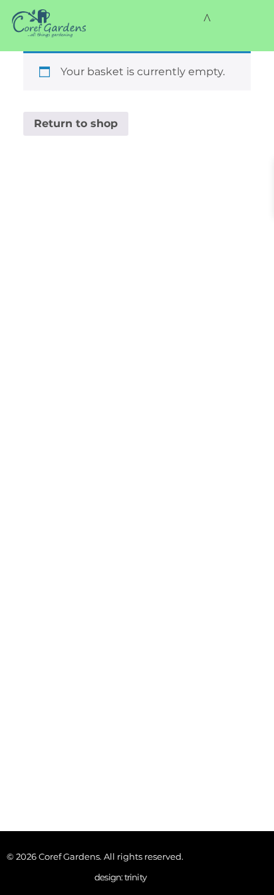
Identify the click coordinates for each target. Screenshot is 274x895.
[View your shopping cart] (207, 19)
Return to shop (76, 123)
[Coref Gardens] (49, 23)
